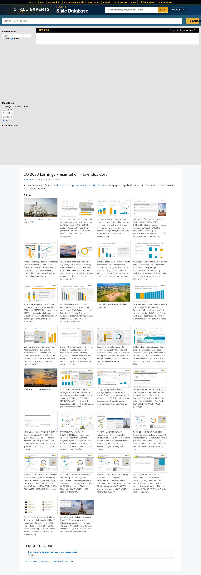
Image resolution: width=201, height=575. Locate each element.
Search (163, 10)
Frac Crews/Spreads (74, 2)
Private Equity (120, 2)
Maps (133, 2)
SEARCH (194, 21)
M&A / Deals (93, 2)
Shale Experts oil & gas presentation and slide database (80, 185)
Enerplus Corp (30, 179)
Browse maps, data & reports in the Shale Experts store (50, 561)
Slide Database (147, 2)
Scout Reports (165, 2)
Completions (54, 2)
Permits (32, 2)
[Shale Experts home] (32, 10)
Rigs (42, 2)
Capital (106, 2)
